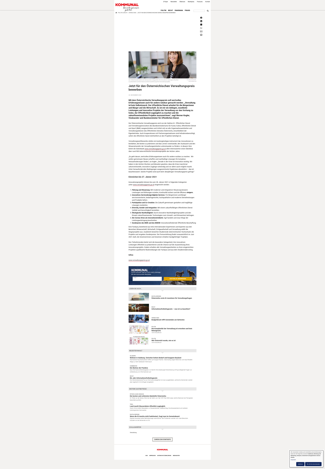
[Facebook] (201, 17)
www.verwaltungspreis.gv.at (155, 149)
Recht (170, 10)
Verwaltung (132, 12)
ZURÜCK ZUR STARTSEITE (162, 439)
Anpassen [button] (293, 459)
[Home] (128, 7)
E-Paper (165, 1)
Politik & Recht (122, 12)
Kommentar (133, 366)
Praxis (187, 10)
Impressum (152, 455)
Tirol (131, 404)
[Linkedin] (201, 21)
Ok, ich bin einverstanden (313, 464)
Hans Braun (157, 332)
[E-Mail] (201, 31)
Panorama (179, 10)
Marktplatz (191, 1)
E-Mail (134, 277)
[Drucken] (201, 35)
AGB (146, 455)
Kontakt (207, 1)
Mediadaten (176, 455)
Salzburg (133, 355)
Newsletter (174, 1)
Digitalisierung (134, 414)
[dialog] (306, 458)
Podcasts (200, 1)
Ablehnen (300, 464)
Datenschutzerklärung (164, 455)
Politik (163, 10)
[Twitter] (201, 24)
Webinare (182, 1)
